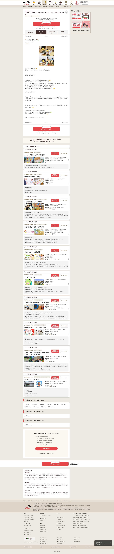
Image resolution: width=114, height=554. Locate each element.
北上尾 (34, 404)
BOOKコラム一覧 (27, 523)
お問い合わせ (59, 523)
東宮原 (51, 407)
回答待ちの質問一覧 (44, 531)
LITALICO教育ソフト (44, 541)
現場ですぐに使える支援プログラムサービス (81, 521)
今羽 (35, 407)
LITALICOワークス (43, 537)
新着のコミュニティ (27, 534)
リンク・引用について (61, 521)
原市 (56, 404)
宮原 (43, 407)
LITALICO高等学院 (76, 541)
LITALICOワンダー (60, 539)
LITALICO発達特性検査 (61, 541)
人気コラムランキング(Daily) (29, 519)
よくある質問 (59, 519)
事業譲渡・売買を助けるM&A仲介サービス (80, 527)
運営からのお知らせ (60, 527)
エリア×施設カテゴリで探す (45, 515)
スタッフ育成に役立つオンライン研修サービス (81, 519)
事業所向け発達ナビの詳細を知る (81, 30)
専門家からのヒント (44, 520)
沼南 (42, 404)
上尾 (27, 404)
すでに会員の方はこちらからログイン (46, 453)
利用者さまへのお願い (61, 525)
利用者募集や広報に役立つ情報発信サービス (81, 517)
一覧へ (46, 36)
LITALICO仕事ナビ (60, 537)
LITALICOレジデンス (44, 543)
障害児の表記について (28, 547)
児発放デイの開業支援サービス (78, 523)
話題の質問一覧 (43, 529)
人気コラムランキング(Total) (29, 515)
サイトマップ (59, 529)
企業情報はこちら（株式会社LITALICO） (31, 542)
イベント (58, 513)
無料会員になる (46, 448)
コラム (25, 513)
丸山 (49, 404)
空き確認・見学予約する (55, 153)
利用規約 (41, 547)
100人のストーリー (27, 525)
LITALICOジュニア (43, 539)
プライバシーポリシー (73, 547)
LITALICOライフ (76, 539)
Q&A (41, 523)
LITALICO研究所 (59, 543)
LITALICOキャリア (76, 537)
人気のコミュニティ (27, 532)
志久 (63, 404)
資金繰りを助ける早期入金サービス (79, 525)
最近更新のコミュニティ (28, 530)
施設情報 (42, 513)
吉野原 (27, 407)
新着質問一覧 (42, 527)
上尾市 (27, 416)
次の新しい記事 (64, 36)
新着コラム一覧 (27, 521)
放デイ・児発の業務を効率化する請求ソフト (81, 515)
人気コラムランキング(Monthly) (29, 517)
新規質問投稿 (42, 525)
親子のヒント (43, 518)
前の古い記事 (28, 36)
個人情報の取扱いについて (56, 547)
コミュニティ (27, 528)
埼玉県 (28, 425)
